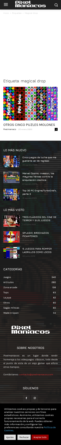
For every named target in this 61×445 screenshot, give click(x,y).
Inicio (6, 13)
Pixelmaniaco (9, 129)
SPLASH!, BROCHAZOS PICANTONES (35, 234)
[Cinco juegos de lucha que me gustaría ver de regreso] (11, 161)
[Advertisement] (30, 47)
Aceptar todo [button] (40, 437)
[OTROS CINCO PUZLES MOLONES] (30, 103)
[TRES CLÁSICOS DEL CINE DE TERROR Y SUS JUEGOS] (11, 221)
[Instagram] (34, 398)
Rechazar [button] (24, 437)
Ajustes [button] (10, 437)
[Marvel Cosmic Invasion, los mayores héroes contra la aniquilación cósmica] (11, 177)
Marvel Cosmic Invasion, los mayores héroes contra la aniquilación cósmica (38, 176)
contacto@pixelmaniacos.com (36, 374)
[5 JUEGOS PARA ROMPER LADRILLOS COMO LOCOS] (11, 252)
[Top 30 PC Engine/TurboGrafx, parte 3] (11, 194)
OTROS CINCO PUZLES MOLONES (29, 125)
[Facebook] (26, 398)
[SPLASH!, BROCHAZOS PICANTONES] (11, 237)
